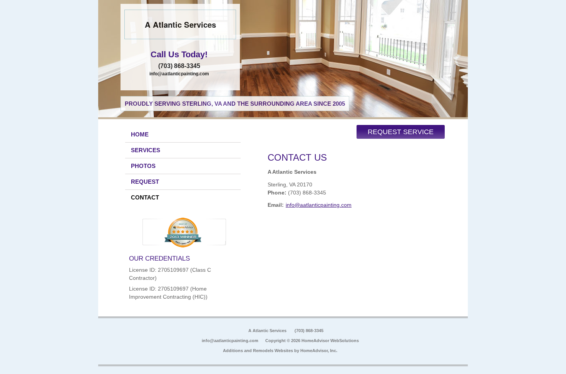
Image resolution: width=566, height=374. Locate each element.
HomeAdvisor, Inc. (318, 350)
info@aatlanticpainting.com (179, 73)
